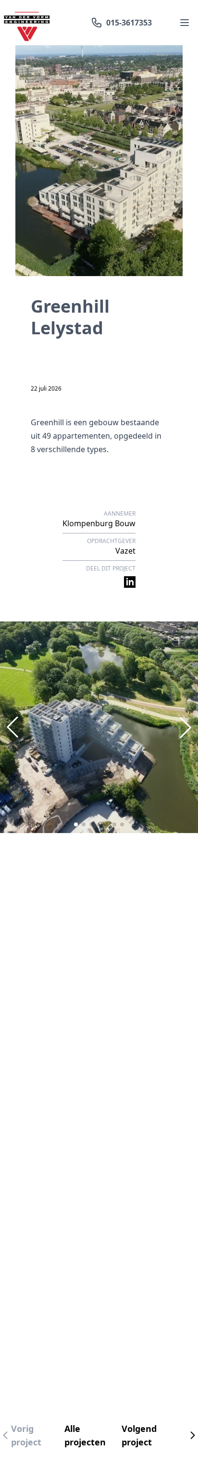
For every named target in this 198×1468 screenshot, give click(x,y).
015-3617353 (129, 22)
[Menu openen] (184, 22)
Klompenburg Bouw (99, 523)
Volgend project (139, 1435)
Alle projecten (85, 1435)
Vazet (125, 550)
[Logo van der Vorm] (27, 23)
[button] (76, 824)
